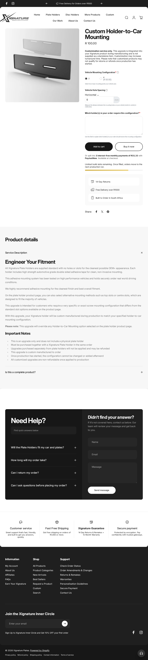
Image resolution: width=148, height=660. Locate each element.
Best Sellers (39, 579)
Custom (37, 588)
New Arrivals (39, 574)
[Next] (101, 3)
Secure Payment (68, 588)
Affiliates (9, 574)
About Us (10, 570)
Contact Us (66, 592)
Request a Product (42, 583)
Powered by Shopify (39, 650)
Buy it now (129, 146)
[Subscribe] (65, 623)
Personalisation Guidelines (74, 583)
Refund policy (22, 655)
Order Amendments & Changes (76, 570)
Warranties (66, 579)
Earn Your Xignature (15, 583)
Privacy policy (10, 655)
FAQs (8, 579)
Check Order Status (70, 565)
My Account (11, 565)
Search (36, 592)
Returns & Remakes (70, 574)
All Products (39, 565)
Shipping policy (36, 655)
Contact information (51, 655)
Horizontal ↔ (92, 94)
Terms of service (67, 655)
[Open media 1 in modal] (42, 65)
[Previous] (47, 3)
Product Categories (43, 570)
